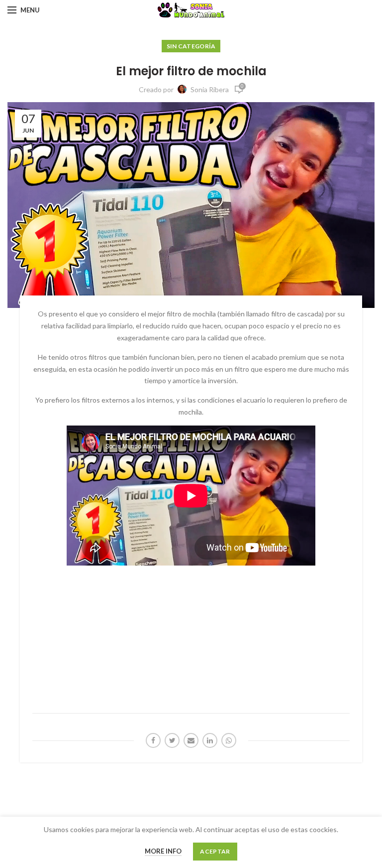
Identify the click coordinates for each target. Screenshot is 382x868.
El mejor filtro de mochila (191, 71)
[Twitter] (172, 740)
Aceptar (215, 851)
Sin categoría (191, 46)
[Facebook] (153, 740)
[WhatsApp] (228, 740)
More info (163, 851)
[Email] (191, 740)
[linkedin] (209, 740)
